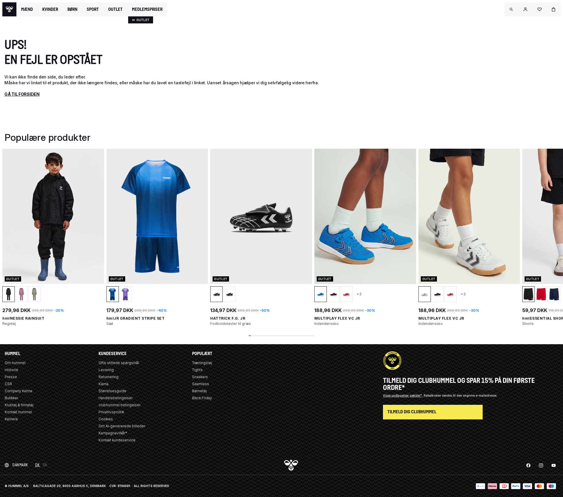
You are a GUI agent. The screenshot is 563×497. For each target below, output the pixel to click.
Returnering (108, 377)
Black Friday (202, 398)
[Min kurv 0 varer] (554, 9)
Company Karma (18, 391)
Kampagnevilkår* (113, 433)
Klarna (103, 384)
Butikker (11, 398)
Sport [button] (93, 9)
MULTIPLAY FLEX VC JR (337, 318)
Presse (11, 377)
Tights (197, 370)
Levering (106, 370)
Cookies (106, 419)
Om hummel (15, 363)
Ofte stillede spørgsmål (119, 363)
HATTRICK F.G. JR (227, 318)
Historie (11, 370)
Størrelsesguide (112, 391)
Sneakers (200, 377)
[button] (511, 9)
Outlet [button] (115, 9)
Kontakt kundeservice (117, 440)
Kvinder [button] (50, 9)
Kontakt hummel (18, 412)
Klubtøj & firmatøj (19, 405)
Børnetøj (199, 391)
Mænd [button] (27, 9)
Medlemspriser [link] (147, 9)
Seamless (200, 384)
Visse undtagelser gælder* (403, 395)
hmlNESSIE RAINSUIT (23, 318)
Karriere (11, 419)
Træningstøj (202, 363)
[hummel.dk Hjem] (9, 9)
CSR (8, 384)
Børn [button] (72, 9)
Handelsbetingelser (116, 398)
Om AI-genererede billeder (122, 426)
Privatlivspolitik (111, 412)
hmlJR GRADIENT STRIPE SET (135, 318)
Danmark (20, 465)
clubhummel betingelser (119, 405)
